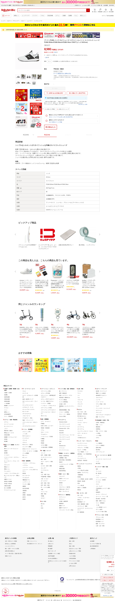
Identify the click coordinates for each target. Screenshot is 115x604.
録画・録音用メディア (28, 399)
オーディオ (25, 393)
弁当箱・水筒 (62, 404)
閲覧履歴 (50, 546)
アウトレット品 (99, 517)
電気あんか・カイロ (9, 432)
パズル (79, 424)
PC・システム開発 (45, 487)
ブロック (80, 435)
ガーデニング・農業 (82, 506)
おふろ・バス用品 (82, 449)
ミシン (5, 410)
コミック (43, 453)
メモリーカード (26, 415)
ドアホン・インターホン (83, 497)
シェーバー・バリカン (28, 467)
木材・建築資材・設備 (83, 504)
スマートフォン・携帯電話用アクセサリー (48, 396)
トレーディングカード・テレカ (85, 431)
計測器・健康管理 (63, 501)
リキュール (80, 399)
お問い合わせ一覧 (57, 600)
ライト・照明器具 (8, 416)
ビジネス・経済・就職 (46, 465)
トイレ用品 (98, 435)
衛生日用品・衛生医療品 (65, 460)
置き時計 (98, 449)
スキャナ (25, 442)
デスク (97, 484)
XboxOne (61, 430)
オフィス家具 (99, 509)
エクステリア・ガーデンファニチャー (85, 509)
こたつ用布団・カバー (101, 507)
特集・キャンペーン (32, 541)
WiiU (60, 441)
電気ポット (7, 467)
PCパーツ (25, 455)
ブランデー (80, 404)
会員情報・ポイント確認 (54, 553)
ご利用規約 (92, 548)
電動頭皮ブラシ (26, 479)
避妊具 (60, 462)
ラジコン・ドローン (82, 422)
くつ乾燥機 (7, 403)
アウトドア (98, 412)
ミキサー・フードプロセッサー (11, 473)
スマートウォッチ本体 (46, 407)
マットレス (98, 471)
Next (101, 35)
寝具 (97, 469)
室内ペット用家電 (82, 487)
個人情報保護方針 (94, 546)
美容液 (60, 482)
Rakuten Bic (8, 10)
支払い (70, 543)
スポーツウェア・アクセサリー (103, 414)
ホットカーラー (26, 475)
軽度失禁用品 (62, 470)
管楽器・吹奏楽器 (45, 428)
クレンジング (62, 480)
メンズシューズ (38, 21)
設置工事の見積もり (10, 551)
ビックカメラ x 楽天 (6, 5)
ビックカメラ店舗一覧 (96, 5)
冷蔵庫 (64, 15)
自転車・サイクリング (101, 391)
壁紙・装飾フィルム (101, 500)
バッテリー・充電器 (46, 403)
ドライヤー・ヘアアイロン (29, 463)
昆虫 (79, 483)
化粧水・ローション (64, 478)
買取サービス (8, 556)
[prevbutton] (15, 234)
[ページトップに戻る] (112, 382)
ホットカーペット (8, 426)
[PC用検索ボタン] (88, 10)
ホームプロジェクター (28, 405)
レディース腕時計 (100, 445)
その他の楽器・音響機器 (47, 447)
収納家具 (98, 492)
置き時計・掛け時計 (101, 498)
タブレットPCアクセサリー (47, 399)
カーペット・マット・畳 (102, 496)
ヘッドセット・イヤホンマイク (48, 405)
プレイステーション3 (64, 437)
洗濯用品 (98, 429)
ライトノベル (44, 491)
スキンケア (62, 476)
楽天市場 (111, 5)
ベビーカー (80, 456)
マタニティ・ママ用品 (83, 447)
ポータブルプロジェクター (29, 426)
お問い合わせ (72, 566)
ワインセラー (7, 471)
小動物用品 (80, 474)
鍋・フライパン (63, 391)
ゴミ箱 (97, 505)
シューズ (29, 21)
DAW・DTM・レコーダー (47, 425)
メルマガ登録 (72, 556)
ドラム (42, 430)
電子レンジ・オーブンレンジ (11, 448)
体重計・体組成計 (27, 495)
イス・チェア (99, 486)
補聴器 (24, 486)
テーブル (98, 482)
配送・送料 (71, 541)
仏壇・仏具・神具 (100, 525)
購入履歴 (50, 548)
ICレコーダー (26, 411)
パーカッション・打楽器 (47, 436)
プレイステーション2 (64, 439)
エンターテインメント (46, 457)
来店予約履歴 (51, 556)
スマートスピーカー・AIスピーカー (30, 423)
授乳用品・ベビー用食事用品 (85, 454)
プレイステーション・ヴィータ (66, 435)
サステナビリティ (67, 600)
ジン (79, 395)
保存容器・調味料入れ (64, 397)
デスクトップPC (27, 431)
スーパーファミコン (64, 450)
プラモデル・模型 (82, 418)
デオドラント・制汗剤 (64, 487)
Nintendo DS (62, 445)
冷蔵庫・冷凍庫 (8, 392)
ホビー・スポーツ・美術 (47, 461)
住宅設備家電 (7, 414)
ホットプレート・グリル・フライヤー (11, 461)
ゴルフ (23, 21)
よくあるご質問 (86, 5)
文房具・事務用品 (100, 422)
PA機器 (42, 423)
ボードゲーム (81, 429)
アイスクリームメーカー (10, 490)
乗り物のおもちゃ (82, 416)
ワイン (79, 393)
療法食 (79, 489)
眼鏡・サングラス (100, 417)
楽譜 (42, 463)
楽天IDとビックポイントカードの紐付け (57, 561)
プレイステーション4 (64, 426)
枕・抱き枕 (98, 473)
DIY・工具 (80, 495)
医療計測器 (62, 468)
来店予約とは (81, 104)
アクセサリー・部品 (27, 418)
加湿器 (5, 439)
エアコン (57, 15)
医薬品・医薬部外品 (64, 455)
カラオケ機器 (44, 445)
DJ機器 (42, 438)
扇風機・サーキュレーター (10, 437)
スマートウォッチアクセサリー (48, 410)
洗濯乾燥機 (7, 397)
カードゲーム (81, 426)
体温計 (24, 499)
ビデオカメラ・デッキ (28, 407)
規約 (86, 104)
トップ (3, 21)
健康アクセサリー (63, 507)
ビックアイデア (26, 15)
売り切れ (55, 88)
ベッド (97, 475)
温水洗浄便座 (26, 488)
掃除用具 (98, 426)
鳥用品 (79, 477)
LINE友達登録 (72, 558)
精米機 (5, 453)
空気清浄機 (50, 15)
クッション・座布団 (101, 479)
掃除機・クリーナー (9, 405)
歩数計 (24, 492)
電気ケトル (7, 469)
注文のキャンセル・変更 (75, 548)
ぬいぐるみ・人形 (82, 411)
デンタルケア (26, 477)
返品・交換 (71, 546)
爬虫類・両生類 (81, 481)
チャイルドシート (82, 458)
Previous (13, 35)
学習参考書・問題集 (46, 476)
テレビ (76, 15)
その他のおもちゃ (82, 437)
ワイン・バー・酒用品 (64, 414)
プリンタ (25, 440)
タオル (97, 437)
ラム (79, 397)
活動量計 (25, 490)
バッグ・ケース (99, 401)
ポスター (43, 498)
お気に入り (50, 543)
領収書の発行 (72, 553)
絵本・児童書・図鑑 (46, 455)
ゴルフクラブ (99, 397)
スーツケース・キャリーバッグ (103, 459)
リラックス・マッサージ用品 (66, 510)
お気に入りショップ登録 (75, 551)
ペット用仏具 (81, 485)
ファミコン (62, 447)
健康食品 (61, 503)
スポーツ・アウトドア (13, 21)
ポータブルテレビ (27, 413)
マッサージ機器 (26, 484)
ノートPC (25, 433)
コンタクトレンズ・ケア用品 (66, 464)
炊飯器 (5, 450)
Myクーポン (51, 551)
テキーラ (80, 406)
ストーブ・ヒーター (9, 424)
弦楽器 (42, 440)
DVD (42, 508)
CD (41, 506)
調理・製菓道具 (63, 393)
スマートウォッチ (100, 452)
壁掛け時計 (98, 447)
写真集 (42, 496)
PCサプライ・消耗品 (28, 444)
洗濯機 (70, 15)
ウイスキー (80, 391)
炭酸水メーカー (8, 479)
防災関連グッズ (81, 502)
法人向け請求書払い (53, 558)
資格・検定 (43, 493)
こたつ (5, 428)
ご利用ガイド (77, 5)
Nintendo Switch (63, 422)
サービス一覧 (49, 600)
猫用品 (79, 466)
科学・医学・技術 (45, 485)
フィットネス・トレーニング (103, 408)
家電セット (16, 15)
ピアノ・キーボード (46, 421)
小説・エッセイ (44, 478)
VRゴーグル (44, 415)
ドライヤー (35, 15)
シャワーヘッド (26, 482)
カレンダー (43, 468)
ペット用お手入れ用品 (83, 470)
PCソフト (25, 457)
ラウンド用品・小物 (101, 404)
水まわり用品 (62, 416)
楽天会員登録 (110, 15)
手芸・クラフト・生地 (101, 431)
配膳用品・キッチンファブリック (66, 407)
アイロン (6, 407)
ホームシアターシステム (28, 409)
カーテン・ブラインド (101, 494)
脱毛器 (24, 473)
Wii (60, 443)
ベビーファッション (82, 445)
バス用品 (98, 433)
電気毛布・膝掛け (8, 430)
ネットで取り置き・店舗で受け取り (13, 553)
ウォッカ (80, 401)
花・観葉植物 (81, 512)
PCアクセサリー (27, 436)
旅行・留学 (43, 459)
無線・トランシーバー (28, 420)
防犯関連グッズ (99, 519)
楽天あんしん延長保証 (10, 543)
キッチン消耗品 (63, 399)
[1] (49, 61)
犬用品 (79, 468)
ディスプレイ (26, 438)
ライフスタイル (44, 470)
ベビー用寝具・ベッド (83, 452)
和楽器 (42, 443)
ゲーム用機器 (26, 453)
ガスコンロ (7, 464)
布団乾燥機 (7, 401)
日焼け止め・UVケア (64, 489)
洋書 (42, 489)
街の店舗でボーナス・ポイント (34, 543)
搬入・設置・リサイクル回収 (12, 548)
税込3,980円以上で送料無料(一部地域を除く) (23, 5)
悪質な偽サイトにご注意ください (24, 583)
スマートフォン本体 (46, 391)
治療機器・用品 (63, 457)
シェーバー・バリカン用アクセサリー (30, 470)
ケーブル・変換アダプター (47, 401)
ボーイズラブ (44, 481)
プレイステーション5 (64, 424)
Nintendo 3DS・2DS (64, 428)
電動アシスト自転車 (101, 393)
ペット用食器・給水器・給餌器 (85, 479)
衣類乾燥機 (7, 399)
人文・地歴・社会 (45, 474)
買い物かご (50, 541)
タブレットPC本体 (45, 393)
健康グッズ (62, 505)
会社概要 (106, 5)
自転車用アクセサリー (101, 395)
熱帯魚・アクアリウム (83, 472)
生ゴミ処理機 (7, 488)
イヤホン (42, 15)
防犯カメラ (80, 499)
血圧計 (24, 497)
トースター (7, 455)
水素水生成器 (7, 485)
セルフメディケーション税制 (8, 583)
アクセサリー (44, 434)
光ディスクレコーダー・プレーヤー (30, 402)
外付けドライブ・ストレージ (30, 449)
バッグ (97, 461)
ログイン (104, 15)
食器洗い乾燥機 (8, 481)
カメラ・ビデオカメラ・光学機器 (30, 396)
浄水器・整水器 (8, 483)
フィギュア (80, 420)
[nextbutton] (99, 234)
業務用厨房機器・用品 (64, 410)
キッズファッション (82, 443)
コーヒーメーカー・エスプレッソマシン (11, 458)
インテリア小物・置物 (101, 511)
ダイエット (62, 499)
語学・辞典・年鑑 (45, 483)
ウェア (97, 406)
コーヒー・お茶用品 (64, 412)
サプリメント (62, 497)
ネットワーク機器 (27, 446)
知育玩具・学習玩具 (82, 414)
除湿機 (5, 441)
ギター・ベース (44, 432)
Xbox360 (61, 432)
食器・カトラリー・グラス (65, 395)
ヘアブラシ (25, 465)
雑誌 (42, 472)
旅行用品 (98, 463)
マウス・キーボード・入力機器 (30, 451)
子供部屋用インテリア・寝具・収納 (103, 489)
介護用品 (61, 466)
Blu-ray (42, 503)
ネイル (60, 485)
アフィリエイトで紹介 (74, 561)
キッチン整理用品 (63, 401)
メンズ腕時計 (99, 443)
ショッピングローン (10, 546)
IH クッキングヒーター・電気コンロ (11, 476)
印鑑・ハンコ (99, 424)
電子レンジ (83, 15)
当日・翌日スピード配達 (11, 541)
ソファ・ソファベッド (101, 477)
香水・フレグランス (64, 491)
